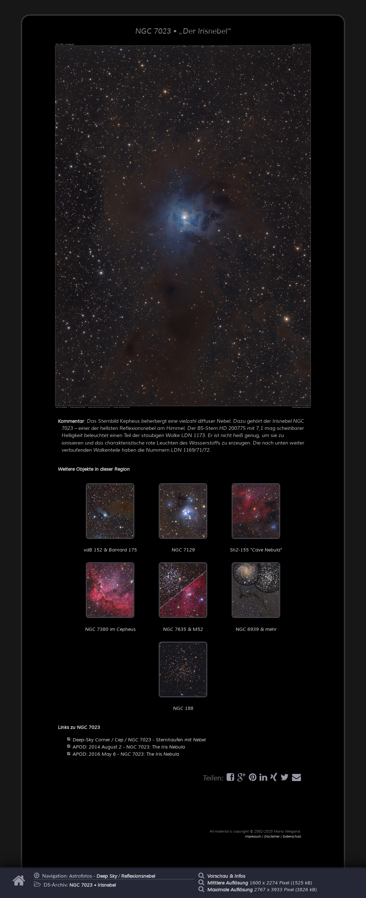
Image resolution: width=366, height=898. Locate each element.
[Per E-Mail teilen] (295, 779)
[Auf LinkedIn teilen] (262, 779)
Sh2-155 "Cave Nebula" (256, 550)
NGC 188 (183, 708)
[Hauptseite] (20, 884)
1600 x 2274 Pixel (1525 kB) (259, 883)
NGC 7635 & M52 (183, 629)
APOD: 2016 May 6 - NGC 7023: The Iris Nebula (126, 754)
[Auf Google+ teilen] (241, 779)
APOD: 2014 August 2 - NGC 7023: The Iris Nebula (129, 747)
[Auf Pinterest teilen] (251, 779)
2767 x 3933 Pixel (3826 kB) (262, 890)
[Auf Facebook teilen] (229, 779)
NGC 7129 (183, 550)
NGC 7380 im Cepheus (110, 629)
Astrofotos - (93, 876)
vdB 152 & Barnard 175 (110, 550)
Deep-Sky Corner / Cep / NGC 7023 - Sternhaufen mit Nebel (139, 740)
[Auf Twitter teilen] (284, 779)
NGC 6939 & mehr (256, 629)
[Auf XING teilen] (272, 779)
